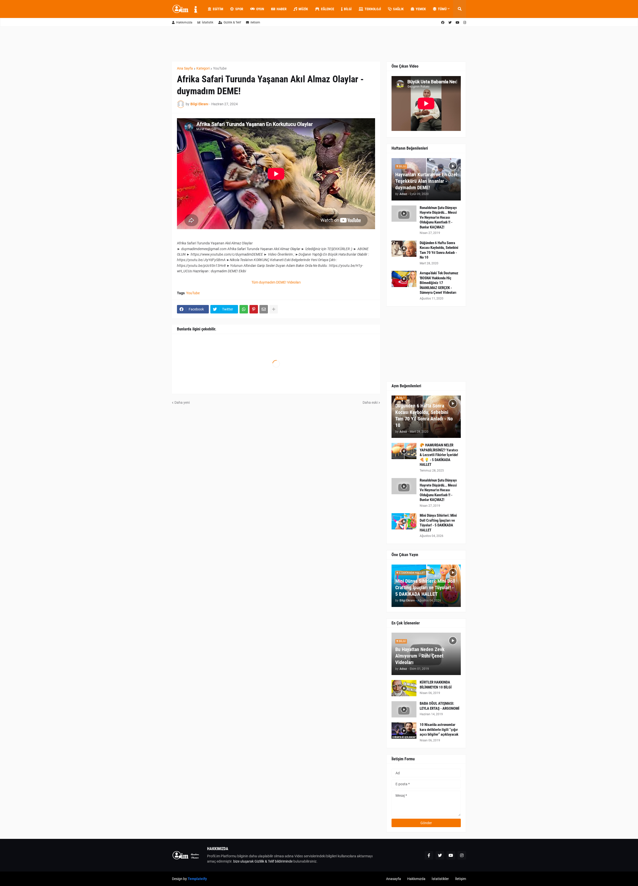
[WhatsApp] (243, 309)
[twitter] (450, 22)
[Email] (263, 309)
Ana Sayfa (185, 68)
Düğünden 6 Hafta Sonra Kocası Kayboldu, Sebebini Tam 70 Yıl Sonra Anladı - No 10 (439, 250)
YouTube (220, 68)
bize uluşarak (243, 861)
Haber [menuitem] (282, 9)
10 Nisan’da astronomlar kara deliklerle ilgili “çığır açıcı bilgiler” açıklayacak (439, 729)
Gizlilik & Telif (232, 22)
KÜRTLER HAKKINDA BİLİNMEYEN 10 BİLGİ (436, 684)
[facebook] (442, 22)
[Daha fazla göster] (273, 309)
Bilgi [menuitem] (348, 9)
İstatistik (207, 22)
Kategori (203, 68)
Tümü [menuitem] (442, 9)
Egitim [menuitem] (218, 9)
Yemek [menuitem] (421, 9)
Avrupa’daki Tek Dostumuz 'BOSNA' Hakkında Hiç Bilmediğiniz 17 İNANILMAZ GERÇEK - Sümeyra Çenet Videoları (439, 283)
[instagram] (464, 22)
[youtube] (457, 22)
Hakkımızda (184, 22)
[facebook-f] (429, 855)
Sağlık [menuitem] (398, 9)
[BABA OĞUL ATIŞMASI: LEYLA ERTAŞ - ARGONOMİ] (404, 709)
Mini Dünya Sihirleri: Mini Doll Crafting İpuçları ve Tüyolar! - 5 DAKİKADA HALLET (438, 522)
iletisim (255, 22)
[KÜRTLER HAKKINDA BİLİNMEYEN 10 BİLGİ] (404, 688)
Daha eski (370, 402)
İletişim (460, 879)
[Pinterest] (253, 309)
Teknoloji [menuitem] (373, 9)
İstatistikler (440, 879)
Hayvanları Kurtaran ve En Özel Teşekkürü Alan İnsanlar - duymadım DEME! (426, 181)
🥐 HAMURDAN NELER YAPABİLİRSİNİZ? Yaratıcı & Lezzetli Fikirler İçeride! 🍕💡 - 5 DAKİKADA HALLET (439, 455)
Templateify (197, 879)
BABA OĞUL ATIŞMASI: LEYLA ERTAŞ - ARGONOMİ (439, 706)
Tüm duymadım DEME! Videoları (276, 282)
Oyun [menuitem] (260, 9)
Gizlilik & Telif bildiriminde (273, 861)
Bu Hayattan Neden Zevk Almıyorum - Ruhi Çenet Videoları (420, 655)
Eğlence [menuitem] (327, 9)
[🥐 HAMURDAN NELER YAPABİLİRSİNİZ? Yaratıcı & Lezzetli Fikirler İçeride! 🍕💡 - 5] (404, 451)
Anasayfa (393, 879)
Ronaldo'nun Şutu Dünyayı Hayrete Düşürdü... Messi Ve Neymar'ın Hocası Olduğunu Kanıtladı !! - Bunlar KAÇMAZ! (438, 217)
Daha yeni (182, 402)
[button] (459, 9)
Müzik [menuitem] (303, 9)
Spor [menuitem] (239, 9)
